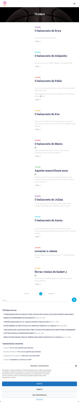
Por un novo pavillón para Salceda (21, 348)
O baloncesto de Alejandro (51, 55)
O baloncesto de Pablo (48, 81)
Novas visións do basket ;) (51, 271)
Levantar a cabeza (46, 251)
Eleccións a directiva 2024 (31, 356)
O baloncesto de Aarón (49, 220)
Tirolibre (38, 27)
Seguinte (51, 293)
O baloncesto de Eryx (48, 30)
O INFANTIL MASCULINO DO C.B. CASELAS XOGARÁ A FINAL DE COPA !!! (26, 322)
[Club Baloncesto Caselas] (5, 3)
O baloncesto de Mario (48, 144)
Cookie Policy (39, 399)
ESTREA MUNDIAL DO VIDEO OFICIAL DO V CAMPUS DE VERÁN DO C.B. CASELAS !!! (30, 326)
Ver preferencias (39, 395)
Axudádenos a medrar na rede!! (20, 359)
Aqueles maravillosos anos (51, 170)
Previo (27, 293)
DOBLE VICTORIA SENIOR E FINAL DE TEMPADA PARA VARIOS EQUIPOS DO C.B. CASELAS (32, 337)
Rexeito (40, 389)
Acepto (39, 384)
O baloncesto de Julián (49, 199)
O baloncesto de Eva (47, 114)
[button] (76, 366)
